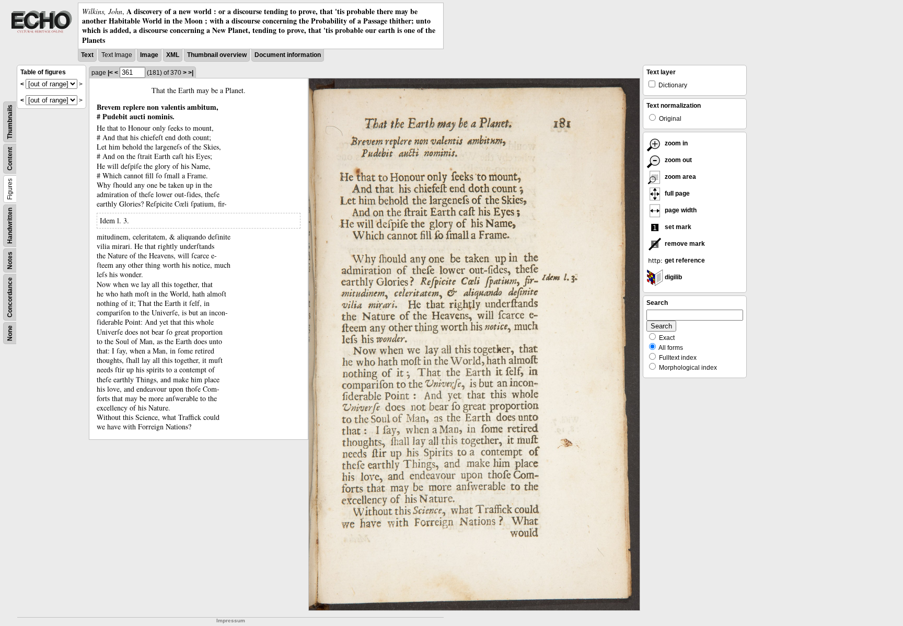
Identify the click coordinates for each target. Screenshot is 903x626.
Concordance (10, 297)
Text (87, 55)
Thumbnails (10, 122)
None (10, 333)
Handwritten (10, 226)
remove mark (684, 243)
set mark (677, 227)
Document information (287, 55)
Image (149, 55)
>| (190, 72)
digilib (672, 277)
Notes (10, 260)
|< (110, 72)
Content (10, 158)
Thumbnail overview (217, 55)
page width (680, 210)
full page (676, 193)
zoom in (675, 143)
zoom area (679, 176)
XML (172, 55)
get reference (684, 260)
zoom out (677, 160)
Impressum (230, 620)
